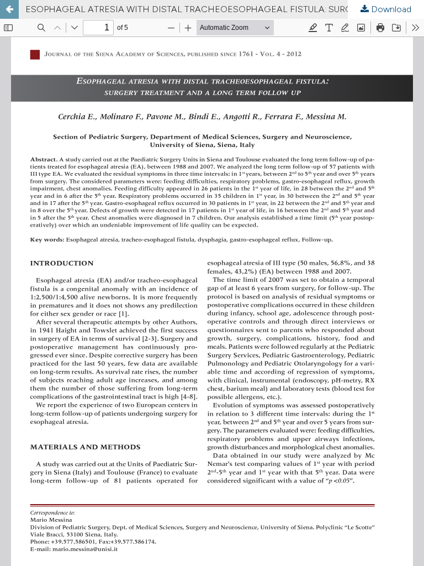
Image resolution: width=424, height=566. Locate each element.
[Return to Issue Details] (9, 9)
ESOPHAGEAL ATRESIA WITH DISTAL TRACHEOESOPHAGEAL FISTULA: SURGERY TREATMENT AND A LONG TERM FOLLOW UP (224, 9)
